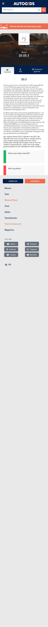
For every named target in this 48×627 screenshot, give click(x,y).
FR (10, 264)
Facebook (12, 249)
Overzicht (7, 72)
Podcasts (33, 244)
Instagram (33, 249)
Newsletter (33, 254)
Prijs (20, 71)
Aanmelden (13, 181)
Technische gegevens (38, 70)
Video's (12, 244)
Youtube (13, 254)
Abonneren (35, 181)
